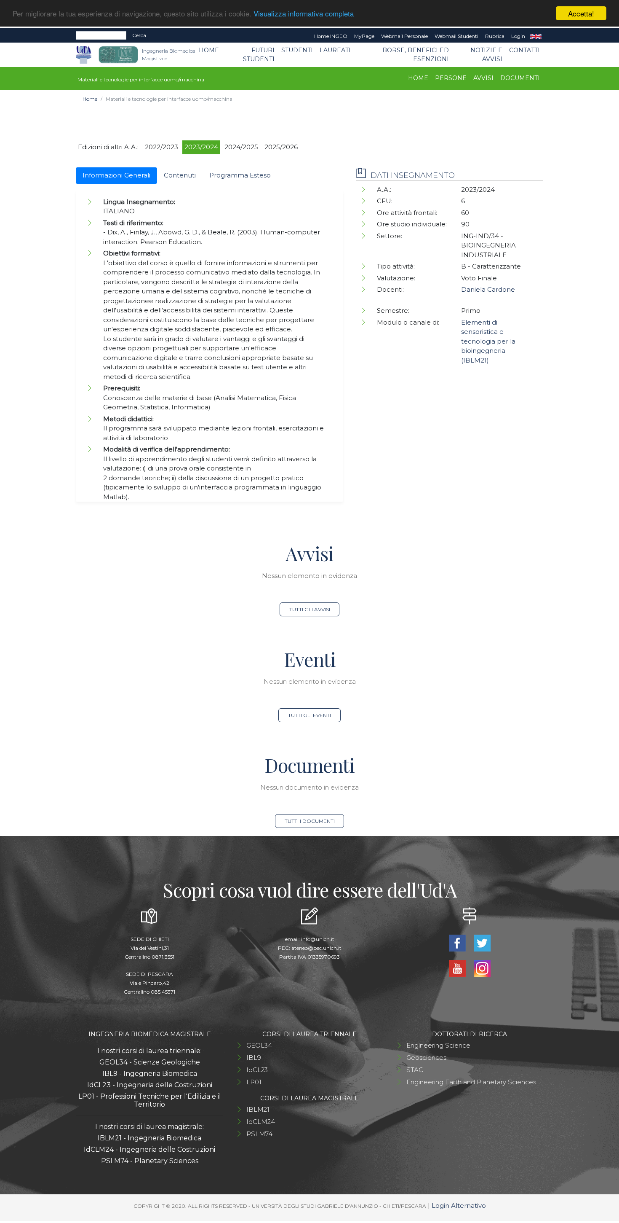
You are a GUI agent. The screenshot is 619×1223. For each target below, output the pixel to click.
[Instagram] (482, 967)
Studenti (297, 50)
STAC (414, 1070)
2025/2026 (281, 147)
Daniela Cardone (488, 289)
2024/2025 (241, 147)
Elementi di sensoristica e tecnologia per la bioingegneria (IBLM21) (488, 341)
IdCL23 (257, 1070)
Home (209, 50)
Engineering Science (438, 1045)
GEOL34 (259, 1045)
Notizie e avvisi (486, 54)
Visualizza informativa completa (303, 13)
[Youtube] (458, 967)
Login (518, 36)
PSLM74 (259, 1134)
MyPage (364, 36)
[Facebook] (458, 942)
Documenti (520, 78)
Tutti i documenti (310, 821)
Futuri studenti (259, 54)
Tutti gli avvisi (309, 609)
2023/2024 (201, 147)
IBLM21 (257, 1109)
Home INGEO (330, 36)
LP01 (253, 1082)
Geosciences (426, 1058)
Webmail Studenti (456, 36)
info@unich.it (317, 939)
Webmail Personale (404, 36)
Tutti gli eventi (309, 715)
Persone (451, 78)
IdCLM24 (260, 1122)
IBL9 (253, 1058)
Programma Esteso (240, 175)
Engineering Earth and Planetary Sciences (471, 1082)
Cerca (139, 35)
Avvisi (483, 78)
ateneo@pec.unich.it (316, 948)
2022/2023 (161, 147)
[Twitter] (482, 942)
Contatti (524, 50)
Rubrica (494, 36)
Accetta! (581, 13)
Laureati (335, 50)
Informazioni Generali (116, 175)
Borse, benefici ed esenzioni (415, 54)
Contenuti (180, 175)
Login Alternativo (459, 1205)
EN (535, 36)
